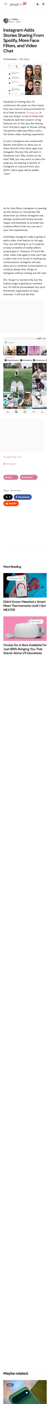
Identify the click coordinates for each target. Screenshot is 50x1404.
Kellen (15, 19)
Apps (12, 477)
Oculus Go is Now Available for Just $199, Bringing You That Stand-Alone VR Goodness (25, 649)
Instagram (11, 463)
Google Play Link (12, 457)
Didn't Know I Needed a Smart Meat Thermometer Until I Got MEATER (24, 606)
